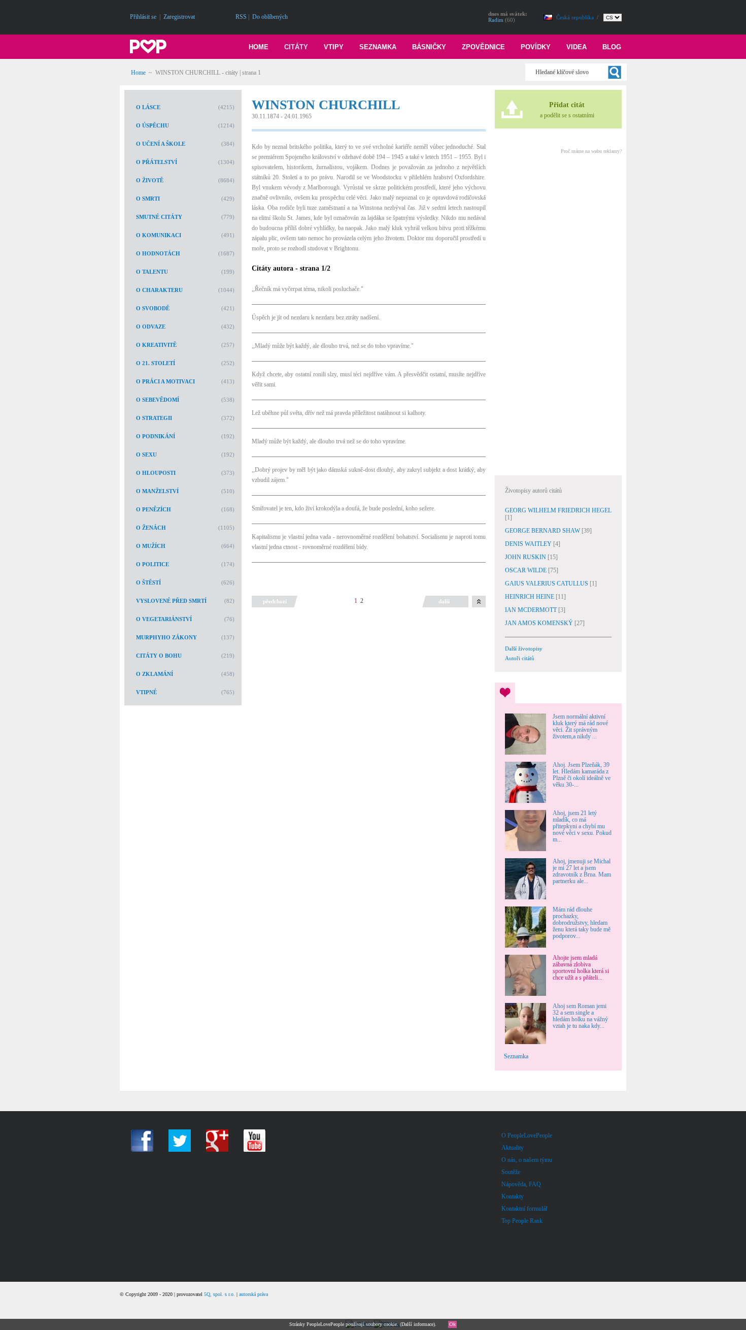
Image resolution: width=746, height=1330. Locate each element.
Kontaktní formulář (524, 1208)
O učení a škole (160, 144)
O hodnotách (158, 253)
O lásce (148, 107)
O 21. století (155, 363)
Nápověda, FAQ (521, 1184)
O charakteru (159, 290)
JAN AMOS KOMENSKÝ (539, 623)
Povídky (536, 47)
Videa (576, 47)
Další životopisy (523, 648)
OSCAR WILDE (526, 570)
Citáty (296, 47)
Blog (611, 47)
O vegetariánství (164, 619)
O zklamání (154, 674)
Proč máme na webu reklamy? (591, 151)
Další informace (417, 1324)
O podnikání (155, 436)
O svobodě (152, 308)
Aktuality (512, 1147)
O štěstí (148, 582)
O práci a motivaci (165, 381)
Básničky (429, 47)
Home (258, 47)
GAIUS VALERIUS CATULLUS (547, 583)
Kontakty (512, 1196)
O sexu (146, 454)
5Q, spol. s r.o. (219, 1294)
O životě (149, 180)
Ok (452, 1324)
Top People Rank (521, 1220)
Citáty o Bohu (159, 656)
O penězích (153, 509)
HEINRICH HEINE (530, 596)
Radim (495, 20)
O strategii (154, 418)
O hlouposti (156, 473)
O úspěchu (152, 125)
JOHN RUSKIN (526, 557)
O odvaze (150, 326)
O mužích (150, 546)
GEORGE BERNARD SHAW (543, 530)
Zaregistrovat (179, 16)
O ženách (151, 528)
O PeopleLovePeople (526, 1135)
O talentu (152, 272)
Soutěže (510, 1172)
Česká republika (575, 17)
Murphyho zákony (166, 637)
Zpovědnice (483, 47)
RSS (241, 16)
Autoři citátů (519, 658)
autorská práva (253, 1294)
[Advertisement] (557, 313)
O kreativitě (156, 345)
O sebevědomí (157, 400)
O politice (152, 564)
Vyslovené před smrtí (171, 601)
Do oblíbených (270, 16)
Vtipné (146, 692)
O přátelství (156, 162)
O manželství (157, 491)
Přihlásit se (143, 16)
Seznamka (377, 47)
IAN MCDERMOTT (531, 609)
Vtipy (334, 47)
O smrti (148, 199)
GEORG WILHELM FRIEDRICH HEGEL (558, 510)
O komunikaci (158, 235)
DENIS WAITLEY (529, 543)
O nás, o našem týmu (526, 1159)
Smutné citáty (159, 217)
